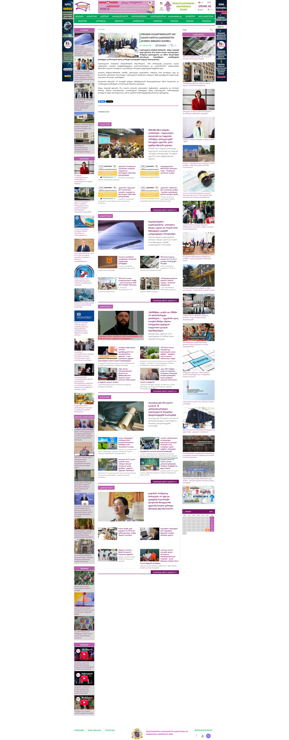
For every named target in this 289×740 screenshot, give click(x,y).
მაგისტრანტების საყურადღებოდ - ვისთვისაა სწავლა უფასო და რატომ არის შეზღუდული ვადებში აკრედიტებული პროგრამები (84, 51)
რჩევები (174, 21)
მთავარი (79, 16)
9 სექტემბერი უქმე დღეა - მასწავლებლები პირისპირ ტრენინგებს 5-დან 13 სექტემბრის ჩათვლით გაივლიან (196, 374)
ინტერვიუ (119, 21)
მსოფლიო (190, 16)
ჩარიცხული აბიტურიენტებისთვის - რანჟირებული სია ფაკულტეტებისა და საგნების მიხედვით (83, 179)
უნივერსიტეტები (139, 16)
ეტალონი (82, 21)
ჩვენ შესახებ (94, 730)
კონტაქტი (79, 730)
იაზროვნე (157, 21)
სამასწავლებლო (120, 16)
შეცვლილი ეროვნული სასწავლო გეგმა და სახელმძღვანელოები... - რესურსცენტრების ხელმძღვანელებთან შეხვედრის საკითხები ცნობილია (82, 329)
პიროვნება (101, 21)
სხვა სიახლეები (205, 16)
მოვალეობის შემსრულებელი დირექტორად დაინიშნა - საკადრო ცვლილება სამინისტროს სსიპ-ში (197, 259)
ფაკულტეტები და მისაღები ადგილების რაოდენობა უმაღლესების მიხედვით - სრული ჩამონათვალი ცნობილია (82, 487)
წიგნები (190, 21)
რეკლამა (110, 730)
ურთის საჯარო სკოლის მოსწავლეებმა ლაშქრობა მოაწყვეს (82, 588)
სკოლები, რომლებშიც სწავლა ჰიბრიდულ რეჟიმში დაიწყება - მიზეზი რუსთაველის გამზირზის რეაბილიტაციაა (198, 165)
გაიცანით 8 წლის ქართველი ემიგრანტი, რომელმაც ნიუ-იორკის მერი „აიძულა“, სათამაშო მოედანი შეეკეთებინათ (198, 227)
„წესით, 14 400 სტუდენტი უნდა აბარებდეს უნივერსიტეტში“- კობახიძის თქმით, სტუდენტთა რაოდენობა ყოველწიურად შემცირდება (83, 436)
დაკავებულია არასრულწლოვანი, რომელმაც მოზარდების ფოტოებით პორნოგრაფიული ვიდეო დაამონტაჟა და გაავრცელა (84, 356)
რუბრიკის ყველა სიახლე (165, 210)
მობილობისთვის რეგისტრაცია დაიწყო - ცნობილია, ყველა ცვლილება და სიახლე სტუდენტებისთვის (195, 344)
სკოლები (104, 16)
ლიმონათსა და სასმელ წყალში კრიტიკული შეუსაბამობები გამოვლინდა (84, 305)
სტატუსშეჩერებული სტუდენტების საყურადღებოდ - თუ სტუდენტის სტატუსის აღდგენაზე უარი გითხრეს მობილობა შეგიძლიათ (199, 455)
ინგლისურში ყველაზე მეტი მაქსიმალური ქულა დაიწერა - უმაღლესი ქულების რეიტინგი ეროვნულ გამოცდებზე (198, 480)
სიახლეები (92, 16)
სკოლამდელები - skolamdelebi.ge (166, 16)
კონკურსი (206, 21)
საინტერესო (138, 21)
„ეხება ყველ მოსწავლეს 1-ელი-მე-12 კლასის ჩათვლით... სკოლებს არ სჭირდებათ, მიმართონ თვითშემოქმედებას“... (84, 257)
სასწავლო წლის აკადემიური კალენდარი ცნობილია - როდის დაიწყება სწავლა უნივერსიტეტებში (196, 317)
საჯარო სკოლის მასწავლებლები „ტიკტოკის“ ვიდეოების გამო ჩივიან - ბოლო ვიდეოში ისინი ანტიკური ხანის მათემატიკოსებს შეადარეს (197, 195)
